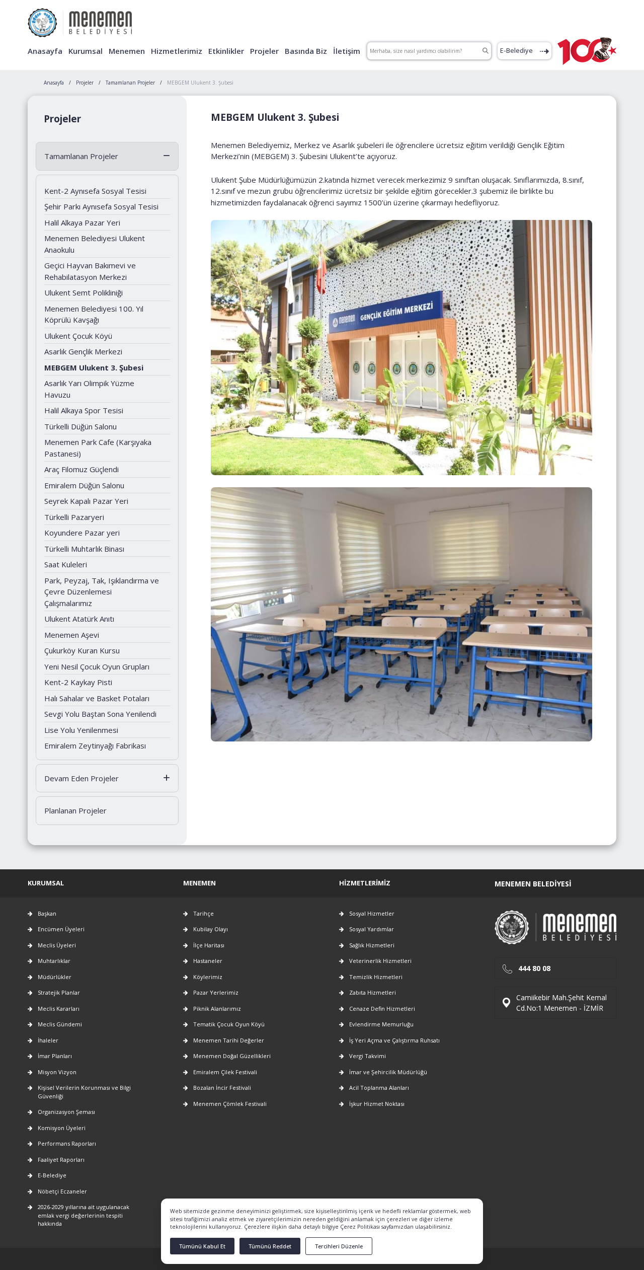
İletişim (346, 51)
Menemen (127, 51)
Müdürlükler (54, 977)
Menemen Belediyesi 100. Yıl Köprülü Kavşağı (93, 314)
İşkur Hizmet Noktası (377, 1103)
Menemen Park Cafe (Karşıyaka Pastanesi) (97, 448)
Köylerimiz (207, 977)
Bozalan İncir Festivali (222, 1087)
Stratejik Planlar (59, 992)
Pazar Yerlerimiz (215, 992)
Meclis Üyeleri (57, 945)
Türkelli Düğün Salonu (80, 426)
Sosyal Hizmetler (371, 913)
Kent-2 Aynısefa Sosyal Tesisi (95, 191)
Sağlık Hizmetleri (371, 945)
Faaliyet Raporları (61, 1159)
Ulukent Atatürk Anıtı (79, 619)
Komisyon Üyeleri (62, 1128)
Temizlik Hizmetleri (376, 977)
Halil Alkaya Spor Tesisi (83, 410)
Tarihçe (203, 913)
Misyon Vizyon (57, 1072)
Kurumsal (85, 51)
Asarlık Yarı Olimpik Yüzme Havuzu (89, 389)
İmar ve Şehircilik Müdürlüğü (388, 1072)
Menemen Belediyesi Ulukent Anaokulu (94, 244)
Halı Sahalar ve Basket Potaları (96, 698)
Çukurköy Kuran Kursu (82, 650)
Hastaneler (207, 960)
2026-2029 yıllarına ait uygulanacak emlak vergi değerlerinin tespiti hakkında (83, 1215)
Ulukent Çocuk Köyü (78, 336)
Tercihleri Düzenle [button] (339, 1246)
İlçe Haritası (208, 945)
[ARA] (485, 50)
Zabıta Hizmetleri (372, 992)
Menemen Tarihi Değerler (228, 1040)
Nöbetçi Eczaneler (62, 1191)
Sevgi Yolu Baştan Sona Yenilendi (100, 714)
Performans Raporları (67, 1143)
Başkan (47, 913)
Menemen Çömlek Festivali (230, 1103)
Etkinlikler (226, 51)
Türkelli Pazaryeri (74, 517)
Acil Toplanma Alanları (379, 1087)
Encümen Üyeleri (61, 929)
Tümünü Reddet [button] (270, 1246)
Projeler (264, 51)
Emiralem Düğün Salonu (84, 485)
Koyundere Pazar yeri (82, 533)
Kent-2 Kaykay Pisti (78, 682)
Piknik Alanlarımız (217, 1008)
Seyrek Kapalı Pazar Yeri (86, 501)
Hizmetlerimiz (176, 51)
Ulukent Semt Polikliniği (83, 292)
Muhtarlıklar (54, 960)
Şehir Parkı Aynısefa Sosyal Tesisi (101, 206)
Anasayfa (45, 51)
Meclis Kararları (58, 1008)
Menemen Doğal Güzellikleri (232, 1056)
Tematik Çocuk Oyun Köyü (229, 1024)
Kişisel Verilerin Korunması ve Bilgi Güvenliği (84, 1092)
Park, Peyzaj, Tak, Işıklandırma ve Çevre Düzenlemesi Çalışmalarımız (101, 591)
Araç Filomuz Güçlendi (81, 469)
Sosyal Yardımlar (371, 929)
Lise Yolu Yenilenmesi (81, 730)
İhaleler (48, 1040)
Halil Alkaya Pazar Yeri (82, 222)
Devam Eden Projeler (81, 778)
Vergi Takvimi (367, 1056)
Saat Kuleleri (65, 564)
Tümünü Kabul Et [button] (202, 1246)
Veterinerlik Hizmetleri (380, 960)
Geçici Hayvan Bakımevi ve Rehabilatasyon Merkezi (90, 271)
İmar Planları (55, 1056)
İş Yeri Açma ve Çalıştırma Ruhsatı (394, 1040)
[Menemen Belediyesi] (80, 18)
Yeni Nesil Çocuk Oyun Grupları (96, 666)
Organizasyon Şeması (66, 1111)
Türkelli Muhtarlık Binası (84, 549)
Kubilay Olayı (210, 929)
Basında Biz (306, 51)
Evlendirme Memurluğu (381, 1024)
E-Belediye (516, 50)
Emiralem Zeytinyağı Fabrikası (95, 745)
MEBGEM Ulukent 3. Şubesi (93, 367)
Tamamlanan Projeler (81, 156)
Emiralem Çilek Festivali (225, 1072)
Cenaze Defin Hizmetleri (382, 1008)
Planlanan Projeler (75, 810)
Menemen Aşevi (71, 635)
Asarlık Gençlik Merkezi (83, 351)
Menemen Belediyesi (533, 883)
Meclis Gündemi (60, 1024)
